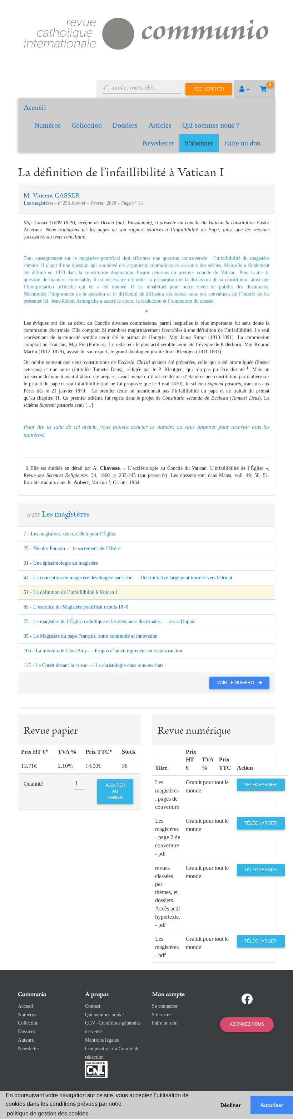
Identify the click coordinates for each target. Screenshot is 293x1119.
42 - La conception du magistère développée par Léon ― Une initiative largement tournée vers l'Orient (128, 577)
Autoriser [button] (271, 1105)
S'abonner (199, 143)
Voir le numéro (236, 682)
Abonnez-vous (247, 1024)
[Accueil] (146, 32)
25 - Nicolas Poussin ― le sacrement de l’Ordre (72, 548)
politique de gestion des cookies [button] (47, 1113)
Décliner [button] (230, 1105)
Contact (92, 1006)
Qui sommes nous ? (210, 125)
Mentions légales (102, 1040)
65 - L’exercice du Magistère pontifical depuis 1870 (76, 607)
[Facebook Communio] (247, 999)
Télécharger (260, 784)
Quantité (33, 784)
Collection (86, 125)
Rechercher (208, 89)
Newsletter (158, 143)
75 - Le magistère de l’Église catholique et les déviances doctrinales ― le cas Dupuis (109, 621)
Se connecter (165, 1006)
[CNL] (96, 1069)
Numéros (47, 125)
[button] (244, 89)
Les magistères (39, 203)
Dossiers (125, 125)
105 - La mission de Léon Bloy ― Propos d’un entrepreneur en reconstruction (103, 650)
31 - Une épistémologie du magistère (61, 563)
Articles (160, 125)
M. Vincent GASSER (51, 195)
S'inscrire (161, 1014)
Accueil (35, 107)
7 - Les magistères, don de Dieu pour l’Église (70, 534)
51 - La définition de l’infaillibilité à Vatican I (70, 592)
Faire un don (242, 143)
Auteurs (26, 1040)
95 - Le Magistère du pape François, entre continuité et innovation (91, 636)
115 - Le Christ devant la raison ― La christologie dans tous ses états (93, 665)
